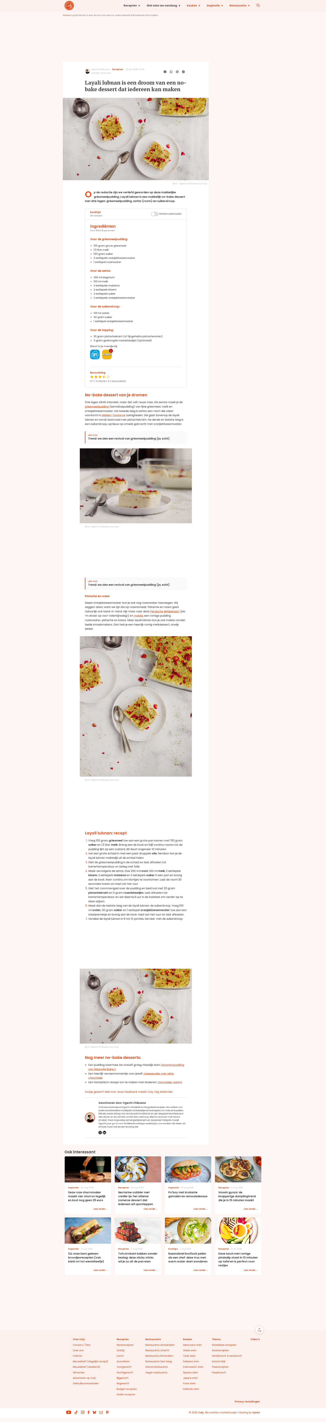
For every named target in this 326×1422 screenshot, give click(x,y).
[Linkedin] (104, 1133)
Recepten (130, 5)
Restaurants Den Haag (158, 1361)
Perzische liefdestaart (164, 611)
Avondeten (123, 1361)
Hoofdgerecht (125, 1372)
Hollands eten (191, 1389)
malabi (138, 616)
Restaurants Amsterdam (160, 1345)
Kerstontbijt (218, 1361)
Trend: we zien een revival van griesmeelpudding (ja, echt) (129, 439)
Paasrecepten (220, 1367)
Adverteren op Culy (84, 1378)
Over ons (78, 1350)
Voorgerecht (124, 1367)
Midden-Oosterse (113, 415)
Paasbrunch (219, 1372)
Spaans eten (190, 1372)
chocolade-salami (170, 1082)
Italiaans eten (191, 1361)
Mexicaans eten (192, 1345)
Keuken (192, 5)
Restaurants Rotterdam (159, 1356)
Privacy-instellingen (247, 1401)
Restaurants (238, 5)
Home (66, 15)
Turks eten (189, 1356)
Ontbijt (121, 1350)
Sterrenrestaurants (156, 1367)
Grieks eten (189, 1350)
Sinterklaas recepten (224, 1345)
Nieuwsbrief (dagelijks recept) (90, 1361)
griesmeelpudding (97, 407)
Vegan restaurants (156, 1372)
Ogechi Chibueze (100, 69)
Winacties (79, 1372)
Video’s (255, 1339)
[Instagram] (100, 1133)
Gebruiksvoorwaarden (86, 1383)
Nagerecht (123, 1383)
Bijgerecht (123, 1378)
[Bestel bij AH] (95, 354)
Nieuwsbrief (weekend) (86, 1367)
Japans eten (190, 1378)
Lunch (120, 1356)
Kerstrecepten (125, 1345)
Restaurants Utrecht (157, 1350)
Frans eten (189, 1383)
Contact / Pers (81, 1345)
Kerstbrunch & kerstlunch (227, 1356)
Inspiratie (213, 5)
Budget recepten (127, 1389)
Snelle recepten (126, 1394)
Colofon (77, 1356)
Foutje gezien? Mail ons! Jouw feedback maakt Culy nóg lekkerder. (129, 1092)
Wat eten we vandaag (162, 5)
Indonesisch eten (193, 1367)
